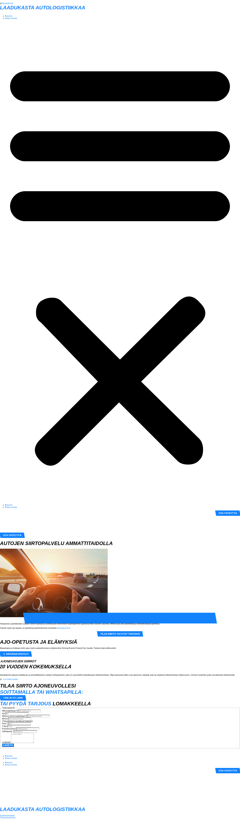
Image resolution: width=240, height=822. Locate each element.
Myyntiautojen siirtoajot (45, 618)
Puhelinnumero (9, 729)
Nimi (4, 723)
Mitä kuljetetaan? (10, 711)
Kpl (4, 713)
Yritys (5, 726)
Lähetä (8, 745)
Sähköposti (7, 731)
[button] (120, 261)
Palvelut (8, 16)
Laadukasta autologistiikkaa (42, 7)
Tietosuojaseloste (8, 818)
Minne (5, 719)
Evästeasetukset (7, 816)
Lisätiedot (6, 742)
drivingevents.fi (63, 628)
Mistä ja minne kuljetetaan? (14, 716)
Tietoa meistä (11, 18)
